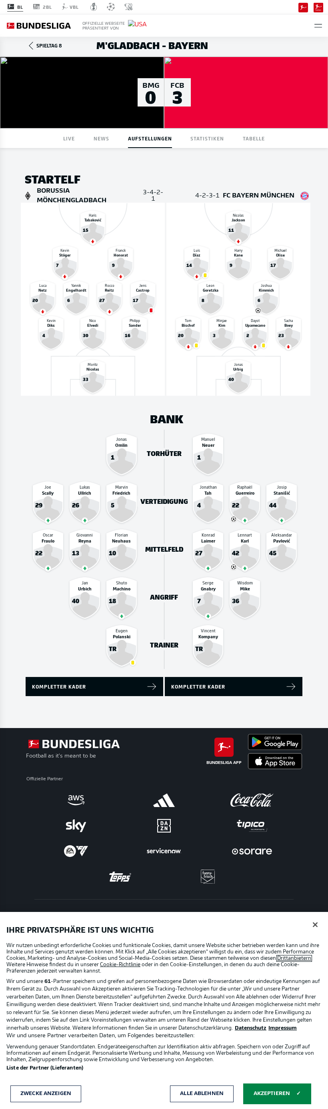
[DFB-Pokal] (93, 7)
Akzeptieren (272, 1093)
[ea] (76, 851)
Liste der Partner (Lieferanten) (44, 1068)
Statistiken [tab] (207, 138)
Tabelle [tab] (254, 138)
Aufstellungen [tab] (150, 138)
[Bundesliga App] (303, 7)
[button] (318, 26)
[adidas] (164, 800)
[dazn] (164, 826)
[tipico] (252, 826)
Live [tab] (69, 138)
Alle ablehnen (202, 1093)
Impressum (282, 1028)
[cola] (252, 800)
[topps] (120, 877)
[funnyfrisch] (208, 877)
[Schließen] (315, 924)
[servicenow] (164, 851)
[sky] (76, 826)
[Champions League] (111, 7)
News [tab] (101, 138)
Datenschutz (250, 1028)
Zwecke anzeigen (45, 1093)
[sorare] (252, 851)
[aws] (76, 800)
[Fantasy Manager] (318, 7)
